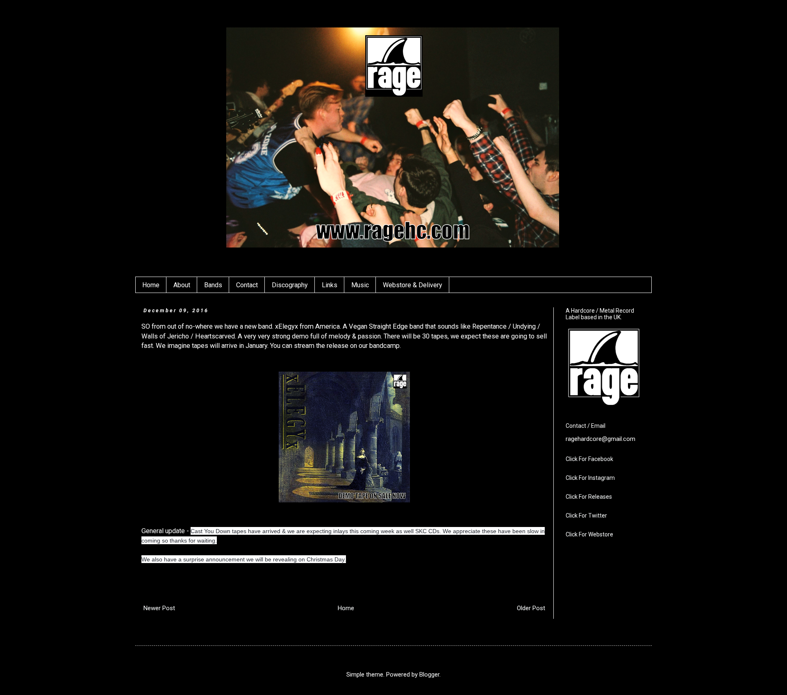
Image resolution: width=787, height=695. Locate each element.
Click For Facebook (589, 459)
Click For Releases (589, 496)
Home (150, 285)
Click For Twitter (586, 515)
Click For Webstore (589, 534)
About (181, 285)
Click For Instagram (590, 478)
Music (360, 285)
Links (329, 285)
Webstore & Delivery (412, 285)
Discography (290, 285)
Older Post (531, 608)
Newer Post (159, 608)
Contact (247, 285)
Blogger (429, 674)
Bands (213, 285)
